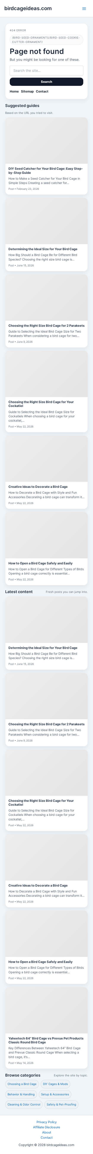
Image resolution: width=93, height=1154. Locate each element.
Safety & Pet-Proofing (61, 1104)
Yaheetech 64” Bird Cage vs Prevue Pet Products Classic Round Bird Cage (45, 1040)
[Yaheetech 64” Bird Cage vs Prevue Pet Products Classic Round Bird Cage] (46, 1010)
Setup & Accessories (55, 1094)
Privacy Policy (47, 1122)
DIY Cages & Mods (55, 1084)
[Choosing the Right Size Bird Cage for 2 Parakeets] (46, 298)
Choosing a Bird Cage (22, 1084)
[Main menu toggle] (84, 8)
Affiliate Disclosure (46, 1127)
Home (14, 91)
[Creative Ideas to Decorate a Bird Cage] (46, 459)
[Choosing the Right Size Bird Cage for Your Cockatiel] (46, 374)
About (46, 1132)
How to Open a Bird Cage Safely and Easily (40, 563)
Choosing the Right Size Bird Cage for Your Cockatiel (41, 404)
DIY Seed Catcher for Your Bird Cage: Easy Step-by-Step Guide (45, 170)
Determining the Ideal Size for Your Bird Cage (42, 249)
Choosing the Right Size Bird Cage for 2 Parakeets (46, 326)
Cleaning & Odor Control (24, 1104)
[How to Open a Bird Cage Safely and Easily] (46, 535)
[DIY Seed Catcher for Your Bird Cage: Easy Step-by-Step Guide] (46, 141)
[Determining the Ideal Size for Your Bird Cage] (46, 221)
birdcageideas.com (28, 8)
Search (46, 82)
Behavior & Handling (21, 1094)
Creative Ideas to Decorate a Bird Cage (38, 487)
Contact (42, 91)
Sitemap (27, 91)
